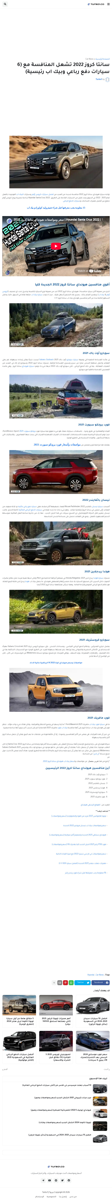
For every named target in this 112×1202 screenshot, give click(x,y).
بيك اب (101, 295)
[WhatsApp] (71, 982)
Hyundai (91, 975)
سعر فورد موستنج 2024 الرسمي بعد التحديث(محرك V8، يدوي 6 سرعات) (93, 1057)
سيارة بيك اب (37, 295)
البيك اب (19, 195)
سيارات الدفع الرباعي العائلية (30, 510)
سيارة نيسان (97, 507)
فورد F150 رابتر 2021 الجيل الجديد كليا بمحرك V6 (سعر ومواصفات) (79, 845)
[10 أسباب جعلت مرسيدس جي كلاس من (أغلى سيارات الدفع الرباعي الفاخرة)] (100, 1089)
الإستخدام (39, 1197)
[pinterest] (56, 1180)
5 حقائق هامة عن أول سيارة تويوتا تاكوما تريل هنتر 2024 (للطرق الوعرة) (20, 1021)
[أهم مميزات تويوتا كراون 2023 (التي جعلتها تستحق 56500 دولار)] (56, 1005)
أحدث (106, 1070)
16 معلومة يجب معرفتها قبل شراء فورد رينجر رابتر (85, 873)
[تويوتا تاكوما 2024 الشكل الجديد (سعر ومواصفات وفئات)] (100, 1126)
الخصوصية (51, 1197)
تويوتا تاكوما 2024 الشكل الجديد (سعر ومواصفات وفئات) (65, 1123)
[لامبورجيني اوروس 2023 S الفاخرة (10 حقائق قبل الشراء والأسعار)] (56, 1041)
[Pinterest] (65, 982)
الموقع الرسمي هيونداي (90, 805)
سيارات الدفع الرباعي (71, 201)
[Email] (59, 982)
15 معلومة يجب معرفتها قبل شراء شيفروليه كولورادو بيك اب (56, 207)
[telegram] (43, 1180)
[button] (108, 4)
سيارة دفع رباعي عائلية (27, 507)
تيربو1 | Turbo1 (48, 1192)
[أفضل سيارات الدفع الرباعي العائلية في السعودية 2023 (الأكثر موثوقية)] (19, 1041)
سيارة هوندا (98, 578)
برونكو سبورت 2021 (27, 431)
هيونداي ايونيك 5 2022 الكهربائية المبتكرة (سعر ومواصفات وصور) (61, 1110)
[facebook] (68, 1180)
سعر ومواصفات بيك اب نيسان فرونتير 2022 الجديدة (84, 826)
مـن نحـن (73, 1197)
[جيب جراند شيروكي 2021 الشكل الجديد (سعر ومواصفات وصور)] (100, 1101)
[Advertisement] (56, 33)
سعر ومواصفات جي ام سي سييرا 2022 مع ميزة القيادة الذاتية (81, 854)
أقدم (5, 1070)
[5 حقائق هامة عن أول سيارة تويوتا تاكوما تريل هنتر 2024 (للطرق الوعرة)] (19, 1005)
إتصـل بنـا (63, 1197)
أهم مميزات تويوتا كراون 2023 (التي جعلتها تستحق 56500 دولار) (56, 1021)
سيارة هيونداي (28, 366)
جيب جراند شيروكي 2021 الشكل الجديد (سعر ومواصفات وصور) (62, 1098)
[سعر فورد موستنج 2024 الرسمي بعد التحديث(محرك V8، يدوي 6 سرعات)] (93, 1041)
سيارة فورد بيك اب (96, 725)
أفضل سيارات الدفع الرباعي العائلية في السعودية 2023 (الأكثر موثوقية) (20, 1057)
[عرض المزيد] (54, 982)
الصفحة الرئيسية (103, 59)
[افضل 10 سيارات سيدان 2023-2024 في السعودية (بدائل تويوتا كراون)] (93, 1005)
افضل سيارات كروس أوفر (43, 195)
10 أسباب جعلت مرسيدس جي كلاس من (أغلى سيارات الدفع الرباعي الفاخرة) (56, 1085)
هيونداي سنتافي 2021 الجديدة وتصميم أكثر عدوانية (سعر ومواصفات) (77, 835)
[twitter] (62, 1180)
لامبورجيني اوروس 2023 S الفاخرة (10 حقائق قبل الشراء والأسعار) (58, 1057)
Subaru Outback (46, 360)
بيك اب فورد (62, 728)
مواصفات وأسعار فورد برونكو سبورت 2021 (57, 444)
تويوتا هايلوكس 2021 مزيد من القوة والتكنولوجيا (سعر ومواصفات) (78, 816)
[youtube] (49, 1180)
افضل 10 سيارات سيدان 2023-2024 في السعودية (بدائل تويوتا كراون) (95, 1021)
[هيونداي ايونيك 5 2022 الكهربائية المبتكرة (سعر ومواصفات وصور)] (100, 1113)
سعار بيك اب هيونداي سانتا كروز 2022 (58, 762)
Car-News (89, 59)
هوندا (27, 582)
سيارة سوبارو (72, 360)
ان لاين (96, 754)
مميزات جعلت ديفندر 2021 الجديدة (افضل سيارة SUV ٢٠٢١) (82, 864)
